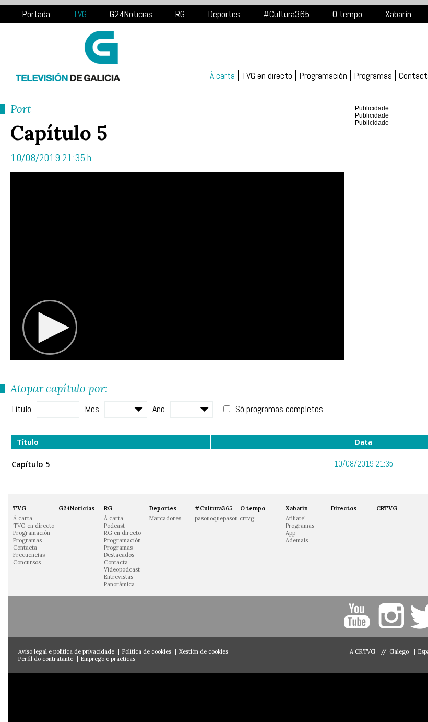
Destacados (119, 554)
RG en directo (122, 533)
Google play (161, 697)
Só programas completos (279, 409)
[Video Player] (177, 266)
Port (20, 109)
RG (180, 14)
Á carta (222, 75)
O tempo (347, 14)
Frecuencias (29, 554)
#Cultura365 (286, 14)
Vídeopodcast (122, 569)
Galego (399, 651)
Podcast (114, 525)
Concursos (27, 562)
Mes (92, 409)
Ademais (297, 540)
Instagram (393, 616)
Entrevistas (118, 576)
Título (20, 409)
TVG (80, 14)
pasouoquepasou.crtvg (224, 518)
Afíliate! (296, 518)
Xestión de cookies (203, 651)
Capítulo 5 (30, 464)
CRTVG (386, 508)
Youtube (359, 616)
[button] (50, 328)
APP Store (62, 697)
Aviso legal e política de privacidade (66, 651)
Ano (158, 409)
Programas (373, 75)
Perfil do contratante (45, 658)
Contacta (25, 547)
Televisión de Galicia (68, 56)
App (290, 533)
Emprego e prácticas (108, 658)
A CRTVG (362, 651)
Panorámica (119, 584)
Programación (323, 75)
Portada (36, 14)
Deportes (224, 14)
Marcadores (165, 518)
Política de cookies (146, 651)
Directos (343, 508)
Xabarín (398, 14)
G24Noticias (131, 14)
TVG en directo (267, 75)
